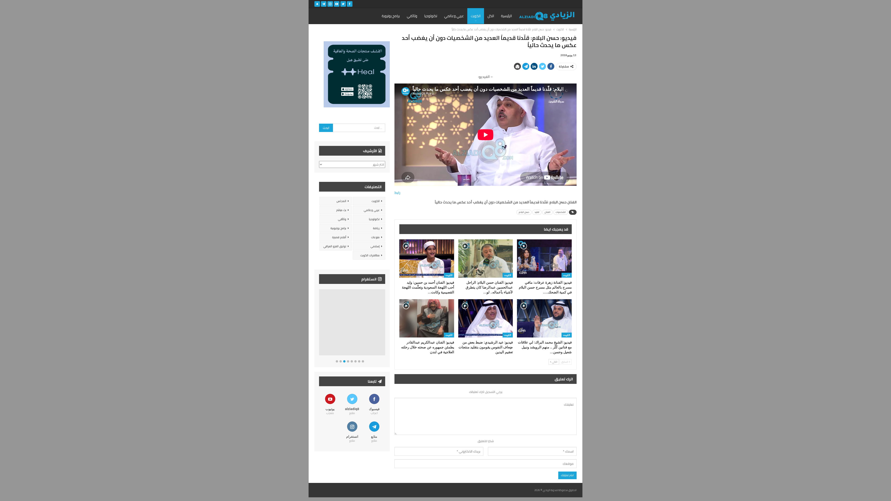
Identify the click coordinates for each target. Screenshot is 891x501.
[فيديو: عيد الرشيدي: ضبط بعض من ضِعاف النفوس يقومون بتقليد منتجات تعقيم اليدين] (485, 318)
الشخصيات (561, 212)
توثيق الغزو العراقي (334, 246)
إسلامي (375, 246)
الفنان (547, 212)
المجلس (341, 201)
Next (384, 323)
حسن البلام (524, 212)
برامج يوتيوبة (391, 16)
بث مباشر (341, 210)
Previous (320, 323)
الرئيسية (506, 16)
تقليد (537, 212)
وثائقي (412, 16)
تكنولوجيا (430, 16)
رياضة (376, 228)
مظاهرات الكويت (370, 255)
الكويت (476, 16)
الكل (490, 16)
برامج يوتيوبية (338, 228)
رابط (397, 192)
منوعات (375, 237)
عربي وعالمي (454, 16)
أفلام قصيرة (339, 237)
